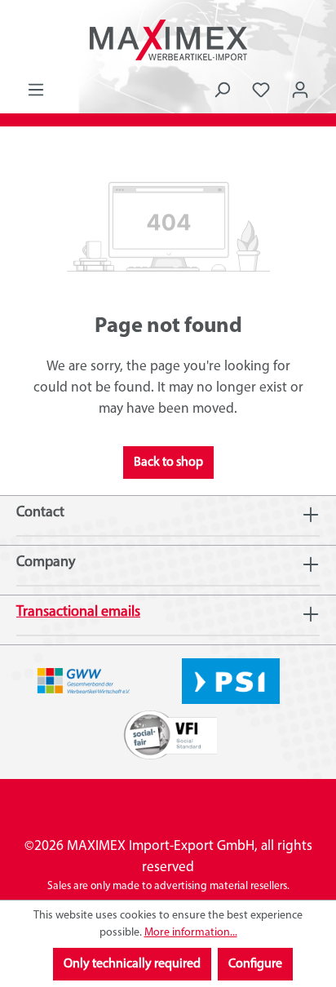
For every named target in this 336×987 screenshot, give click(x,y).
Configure (255, 964)
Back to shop (168, 462)
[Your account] (300, 90)
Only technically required (132, 964)
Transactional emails (78, 612)
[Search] (221, 90)
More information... (190, 933)
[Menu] (35, 90)
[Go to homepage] (168, 40)
